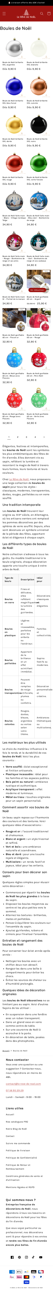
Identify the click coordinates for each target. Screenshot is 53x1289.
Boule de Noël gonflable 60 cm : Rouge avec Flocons (13, 416)
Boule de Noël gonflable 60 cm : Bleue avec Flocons (13, 375)
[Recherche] (41, 13)
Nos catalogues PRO (17, 1121)
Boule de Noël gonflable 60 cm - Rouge (37, 336)
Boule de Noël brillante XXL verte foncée (37, 178)
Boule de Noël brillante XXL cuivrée (37, 102)
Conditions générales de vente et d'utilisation (24, 1178)
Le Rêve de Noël (19, 479)
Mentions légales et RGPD (20, 1187)
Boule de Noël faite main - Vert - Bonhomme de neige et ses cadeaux (38, 258)
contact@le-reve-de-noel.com (23, 1083)
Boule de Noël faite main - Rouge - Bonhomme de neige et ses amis (14, 258)
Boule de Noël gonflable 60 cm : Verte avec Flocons (37, 416)
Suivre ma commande (18, 1143)
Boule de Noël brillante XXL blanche (37, 63)
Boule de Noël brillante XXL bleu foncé (13, 102)
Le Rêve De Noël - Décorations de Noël (29, 1287)
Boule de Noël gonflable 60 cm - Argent (37, 298)
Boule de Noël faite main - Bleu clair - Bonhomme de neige (38, 218)
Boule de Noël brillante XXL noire (37, 140)
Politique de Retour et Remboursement (18, 1167)
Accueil (6, 1051)
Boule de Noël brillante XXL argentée (13, 63)
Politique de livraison (18, 1150)
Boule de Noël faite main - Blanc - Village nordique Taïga (14, 218)
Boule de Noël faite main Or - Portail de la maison (14, 298)
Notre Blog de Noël (16, 1129)
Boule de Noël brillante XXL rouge (13, 178)
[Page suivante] (44, 437)
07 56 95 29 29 (15, 1090)
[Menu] (4, 13)
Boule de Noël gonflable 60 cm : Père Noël (37, 374)
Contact (10, 1136)
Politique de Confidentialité (21, 1157)
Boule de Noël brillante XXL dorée (13, 140)
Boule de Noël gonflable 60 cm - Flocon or (13, 336)
